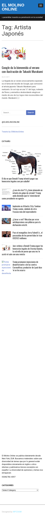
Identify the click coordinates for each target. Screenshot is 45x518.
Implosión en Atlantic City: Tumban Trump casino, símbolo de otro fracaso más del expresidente (27, 209)
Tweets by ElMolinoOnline (13, 132)
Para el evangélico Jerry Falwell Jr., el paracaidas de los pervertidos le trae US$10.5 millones (27, 235)
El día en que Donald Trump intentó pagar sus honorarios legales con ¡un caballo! (20, 180)
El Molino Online (13, 7)
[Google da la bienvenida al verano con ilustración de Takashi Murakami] (14, 53)
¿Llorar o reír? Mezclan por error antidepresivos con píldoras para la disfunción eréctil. (27, 222)
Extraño (6, 141)
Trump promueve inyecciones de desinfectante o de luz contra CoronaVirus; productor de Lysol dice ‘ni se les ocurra (27, 266)
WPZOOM (17, 512)
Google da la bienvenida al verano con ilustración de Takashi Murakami (22, 69)
